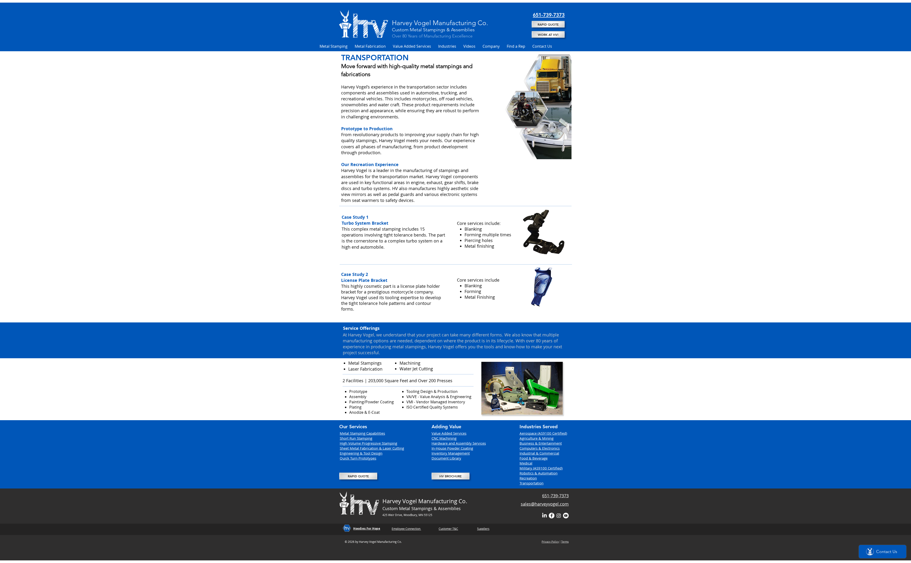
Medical (526, 463)
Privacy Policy (550, 541)
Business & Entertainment (541, 443)
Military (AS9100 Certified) (541, 468)
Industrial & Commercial (539, 453)
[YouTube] (566, 515)
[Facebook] (551, 515)
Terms (565, 541)
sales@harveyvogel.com (545, 504)
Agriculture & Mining (536, 438)
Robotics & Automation (539, 473)
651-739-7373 (555, 495)
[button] (333, 46)
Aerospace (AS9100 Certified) (543, 433)
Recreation (528, 478)
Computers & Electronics (540, 448)
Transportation (532, 483)
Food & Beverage (534, 458)
